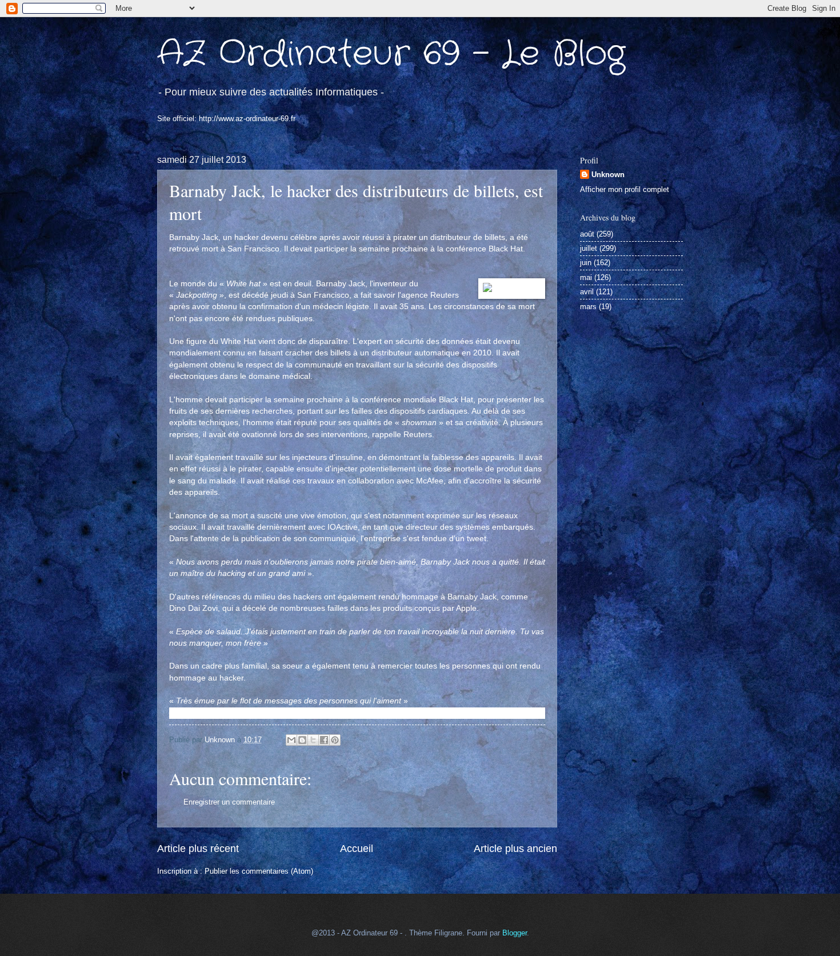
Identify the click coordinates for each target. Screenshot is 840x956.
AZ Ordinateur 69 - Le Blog (391, 54)
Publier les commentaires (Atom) (259, 871)
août (587, 234)
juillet (588, 248)
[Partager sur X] (313, 740)
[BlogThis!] (302, 740)
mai (586, 277)
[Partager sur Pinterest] (335, 740)
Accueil (356, 848)
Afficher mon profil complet (624, 189)
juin (585, 262)
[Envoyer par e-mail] (291, 740)
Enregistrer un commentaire (229, 802)
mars (588, 306)
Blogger (514, 933)
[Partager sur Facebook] (324, 740)
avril (587, 291)
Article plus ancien (515, 848)
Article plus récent (198, 848)
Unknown (608, 174)
